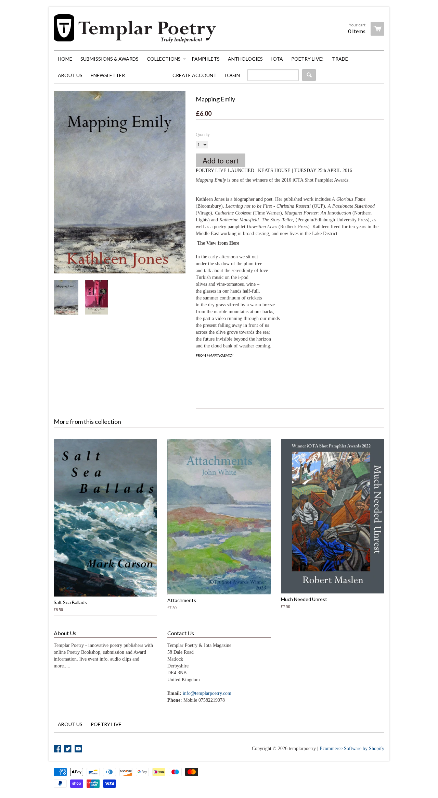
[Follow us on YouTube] (79, 749)
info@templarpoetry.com (207, 693)
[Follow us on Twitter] (68, 749)
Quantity (203, 134)
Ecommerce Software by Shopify (352, 748)
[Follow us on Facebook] (58, 749)
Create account (194, 75)
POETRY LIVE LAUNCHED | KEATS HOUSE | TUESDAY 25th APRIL (268, 170)
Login (232, 75)
